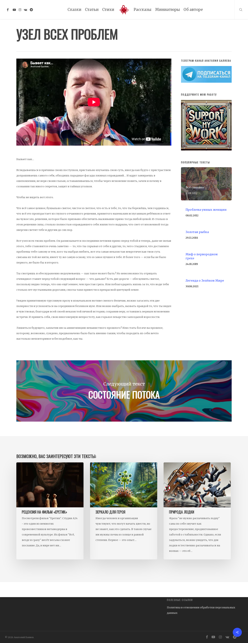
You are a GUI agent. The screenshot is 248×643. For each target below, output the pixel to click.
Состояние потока (124, 391)
